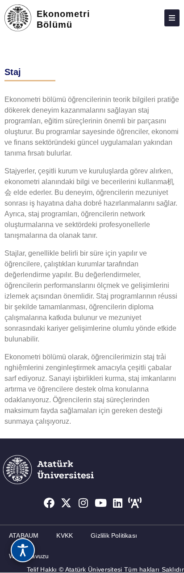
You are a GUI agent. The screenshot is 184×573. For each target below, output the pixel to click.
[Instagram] (83, 502)
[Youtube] (101, 502)
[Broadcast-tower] (135, 502)
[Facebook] (49, 502)
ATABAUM (23, 535)
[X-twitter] (66, 502)
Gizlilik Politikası (114, 535)
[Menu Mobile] (172, 17)
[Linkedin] (117, 502)
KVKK (64, 535)
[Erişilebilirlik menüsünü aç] (23, 550)
